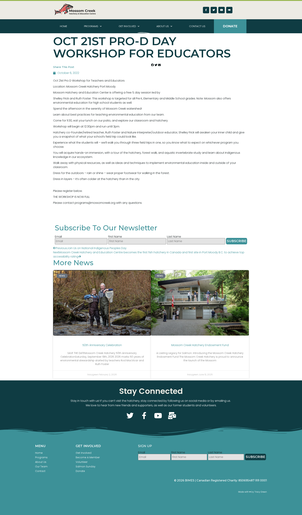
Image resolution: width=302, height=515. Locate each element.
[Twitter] (214, 10)
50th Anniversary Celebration (102, 345)
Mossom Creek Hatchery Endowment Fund (200, 345)
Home (63, 26)
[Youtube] (221, 10)
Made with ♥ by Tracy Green (252, 491)
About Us (162, 26)
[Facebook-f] (206, 10)
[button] (152, 65)
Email (58, 236)
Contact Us (197, 26)
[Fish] (229, 10)
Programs (91, 26)
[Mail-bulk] (171, 415)
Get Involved (127, 26)
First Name (115, 236)
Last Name (174, 236)
